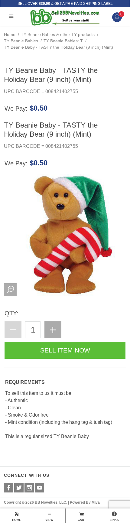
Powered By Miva (85, 502)
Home (9, 34)
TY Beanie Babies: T (63, 40)
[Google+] (29, 487)
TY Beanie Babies (21, 40)
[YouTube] (39, 487)
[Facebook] (8, 487)
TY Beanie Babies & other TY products (58, 34)
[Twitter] (19, 487)
